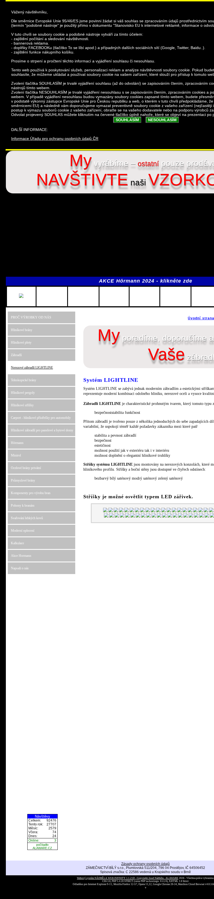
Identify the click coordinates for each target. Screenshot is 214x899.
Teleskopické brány (23, 380)
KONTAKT (83, 296)
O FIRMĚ (144, 296)
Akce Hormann (21, 556)
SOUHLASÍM (127, 120)
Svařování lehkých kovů (27, 518)
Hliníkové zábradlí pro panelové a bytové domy (42, 430)
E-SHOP (114, 296)
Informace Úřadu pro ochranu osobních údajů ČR (54, 138)
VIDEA (206, 296)
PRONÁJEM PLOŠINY (52, 296)
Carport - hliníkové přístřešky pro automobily (41, 418)
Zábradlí (16, 355)
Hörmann (17, 443)
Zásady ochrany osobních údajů (145, 864)
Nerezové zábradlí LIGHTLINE (32, 368)
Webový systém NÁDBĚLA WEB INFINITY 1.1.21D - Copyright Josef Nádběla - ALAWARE (127, 878)
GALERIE (175, 296)
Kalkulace (17, 543)
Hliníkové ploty (21, 342)
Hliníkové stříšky (22, 405)
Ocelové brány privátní (26, 468)
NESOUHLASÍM (162, 120)
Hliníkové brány (21, 330)
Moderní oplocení (22, 531)
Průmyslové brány (23, 480)
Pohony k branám (22, 505)
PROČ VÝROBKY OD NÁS (31, 317)
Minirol (16, 455)
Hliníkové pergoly (23, 393)
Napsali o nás (20, 568)
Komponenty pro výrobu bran (30, 493)
